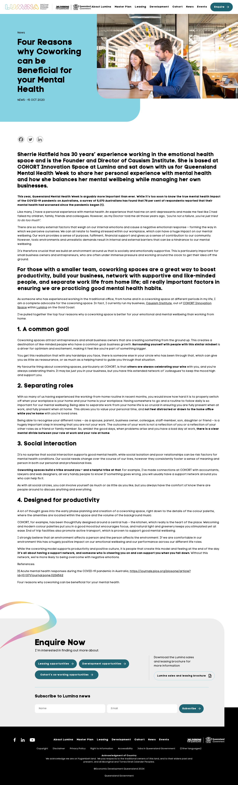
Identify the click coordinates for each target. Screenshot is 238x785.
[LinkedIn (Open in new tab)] (22, 740)
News (190, 7)
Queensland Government (119, 776)
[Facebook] (21, 139)
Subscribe (189, 708)
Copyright (42, 749)
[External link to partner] (73, 7)
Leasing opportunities (53, 664)
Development (159, 7)
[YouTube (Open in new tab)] (32, 740)
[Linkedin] (40, 139)
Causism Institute (159, 303)
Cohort (177, 7)
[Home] (26, 7)
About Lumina (101, 7)
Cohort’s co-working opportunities (64, 675)
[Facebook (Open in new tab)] (14, 740)
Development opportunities (101, 664)
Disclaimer (59, 749)
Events (202, 7)
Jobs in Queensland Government (156, 749)
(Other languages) (190, 749)
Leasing (140, 7)
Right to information (101, 749)
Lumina (42, 307)
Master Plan (85, 739)
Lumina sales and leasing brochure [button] (181, 676)
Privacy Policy (78, 749)
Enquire (219, 7)
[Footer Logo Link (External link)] (205, 740)
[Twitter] (30, 139)
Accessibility (125, 749)
